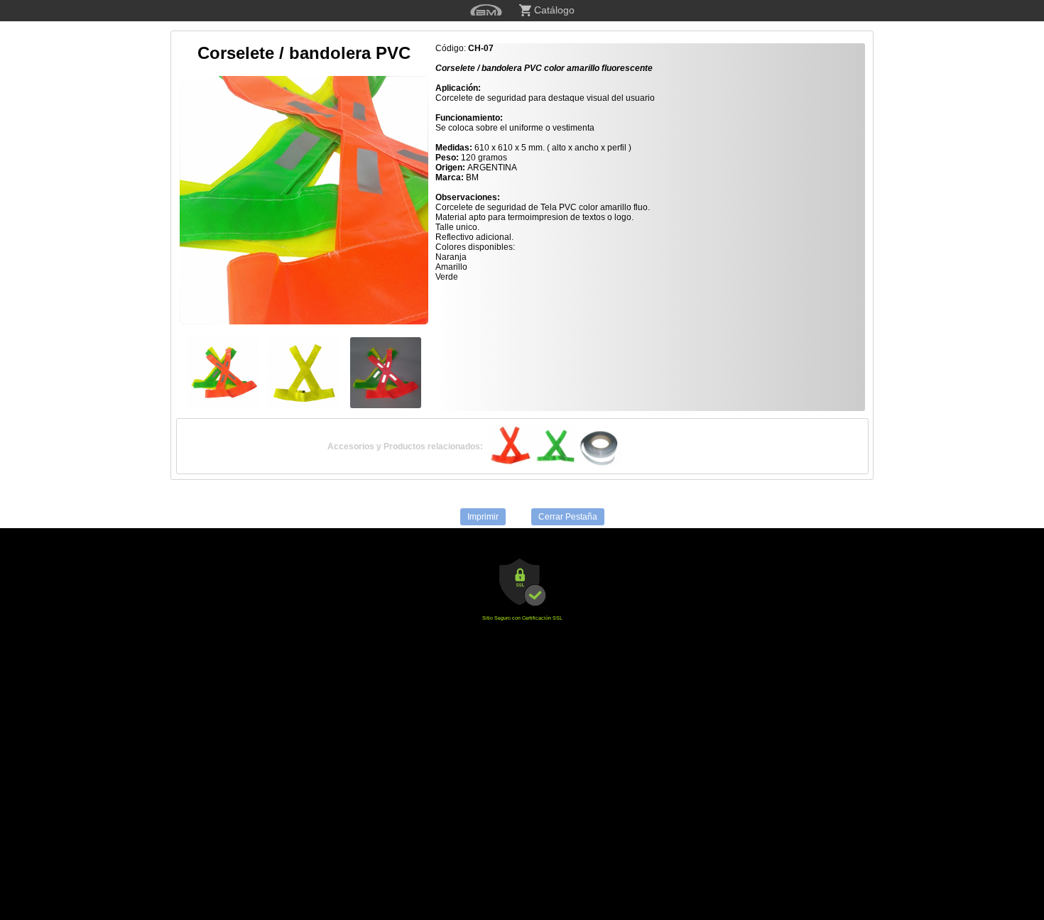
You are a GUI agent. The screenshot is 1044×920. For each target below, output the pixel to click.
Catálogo (553, 10)
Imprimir (483, 517)
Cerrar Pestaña (567, 517)
